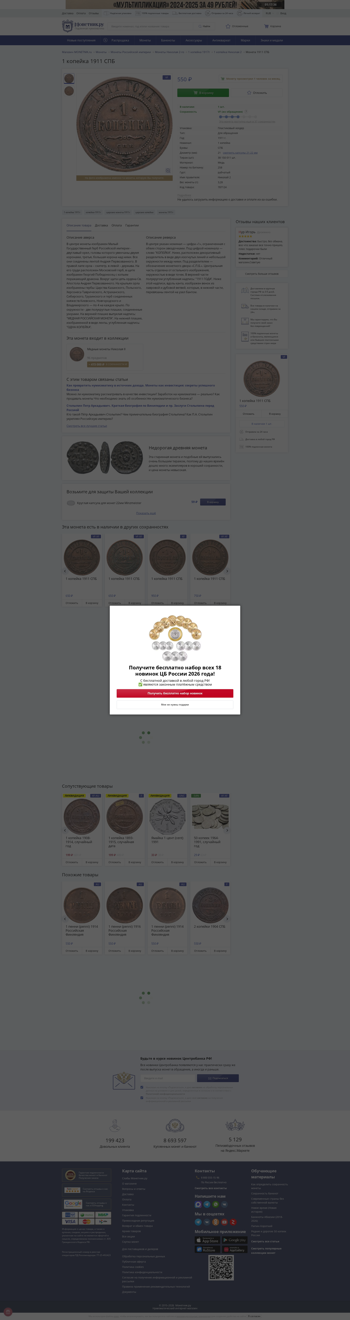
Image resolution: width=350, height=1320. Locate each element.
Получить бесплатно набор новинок (175, 693)
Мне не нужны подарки (175, 704)
